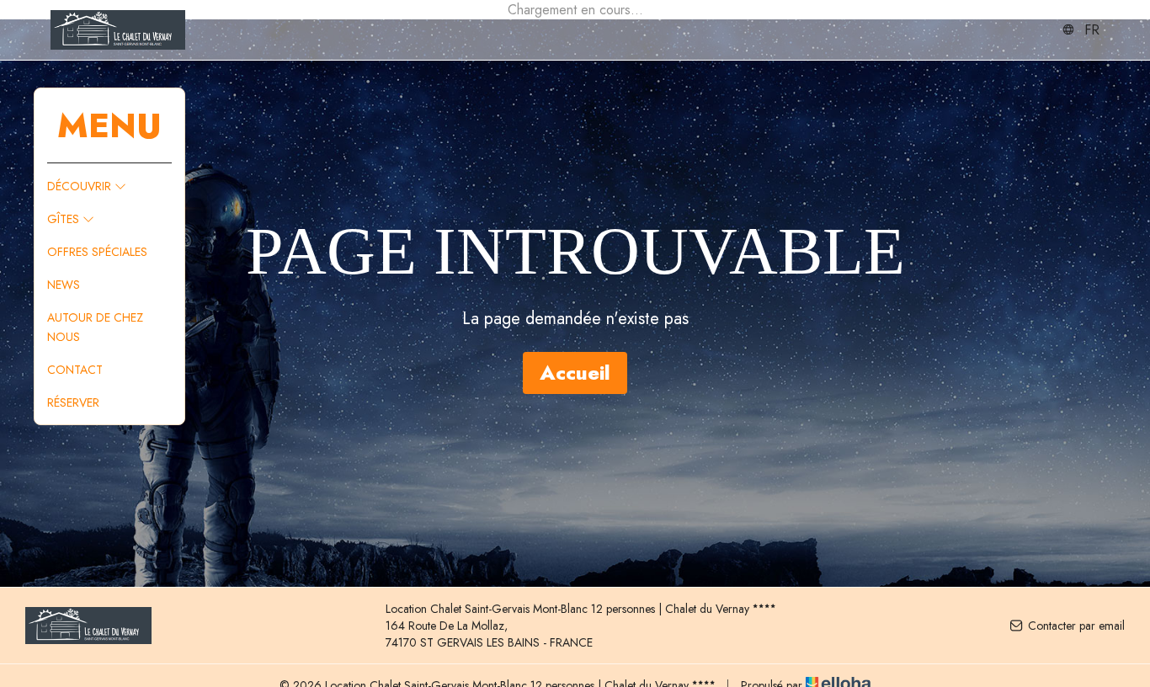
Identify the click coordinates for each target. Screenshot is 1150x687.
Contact (75, 369)
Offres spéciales (97, 251)
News (63, 284)
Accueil (575, 372)
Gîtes (65, 218)
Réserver (73, 402)
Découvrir (80, 186)
